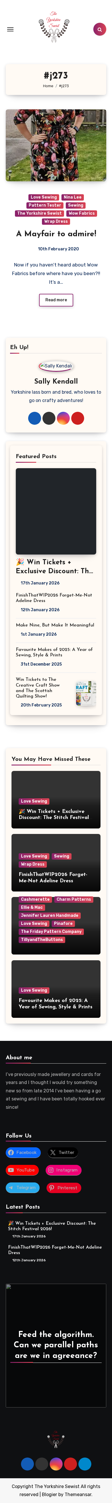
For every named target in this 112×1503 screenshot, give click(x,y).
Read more (56, 300)
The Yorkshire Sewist (39, 213)
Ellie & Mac (32, 907)
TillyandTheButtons (42, 939)
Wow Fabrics (82, 213)
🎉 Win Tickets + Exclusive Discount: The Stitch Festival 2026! (54, 571)
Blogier (49, 1494)
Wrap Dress (56, 221)
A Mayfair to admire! (56, 234)
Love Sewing (44, 197)
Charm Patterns (74, 899)
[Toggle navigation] (10, 29)
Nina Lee (73, 197)
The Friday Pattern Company (51, 931)
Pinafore (63, 923)
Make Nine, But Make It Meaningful (55, 625)
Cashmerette (35, 899)
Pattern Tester (45, 205)
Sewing (75, 205)
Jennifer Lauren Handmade (49, 915)
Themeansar (78, 1494)
